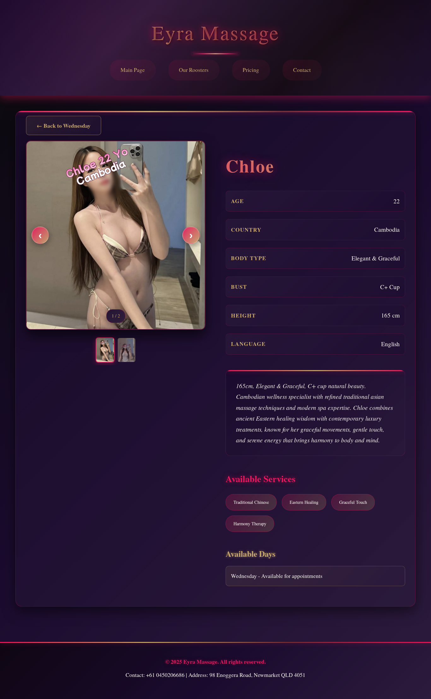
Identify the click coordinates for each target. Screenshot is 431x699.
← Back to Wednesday (64, 125)
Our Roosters (194, 69)
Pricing (251, 69)
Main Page (133, 69)
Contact (302, 69)
